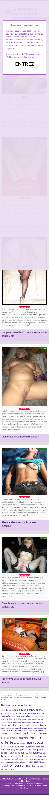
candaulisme (20, 713)
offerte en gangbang (10, 749)
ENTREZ (24, 64)
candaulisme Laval (24, 722)
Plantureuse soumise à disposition (20, 436)
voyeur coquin (39, 765)
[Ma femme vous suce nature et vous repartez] (24, 635)
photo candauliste (28, 749)
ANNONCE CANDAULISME (12, 779)
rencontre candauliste (11, 759)
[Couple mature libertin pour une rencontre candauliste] (24, 271)
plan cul (32, 752)
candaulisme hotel (11, 719)
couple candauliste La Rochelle (11, 730)
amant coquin (7, 710)
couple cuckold (30, 732)
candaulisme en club (10, 716)
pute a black (17, 756)
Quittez (25, 70)
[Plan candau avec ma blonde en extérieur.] (24, 472)
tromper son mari (20, 765)
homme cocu (19, 743)
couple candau (39, 728)
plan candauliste (19, 752)
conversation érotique (22, 728)
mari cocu (34, 742)
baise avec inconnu (24, 709)
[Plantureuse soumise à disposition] (24, 377)
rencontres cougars (31, 693)
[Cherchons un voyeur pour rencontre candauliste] (24, 555)
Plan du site (24, 788)
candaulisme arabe (35, 713)
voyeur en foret (8, 769)
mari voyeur (25, 746)
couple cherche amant (11, 733)
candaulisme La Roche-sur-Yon (32, 719)
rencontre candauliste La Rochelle (15, 762)
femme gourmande (20, 737)
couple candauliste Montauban (32, 730)
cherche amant (34, 725)
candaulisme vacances (17, 725)
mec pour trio (37, 746)
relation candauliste (35, 756)
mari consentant (10, 746)
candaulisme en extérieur (31, 716)
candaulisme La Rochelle (9, 722)
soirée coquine (34, 761)
